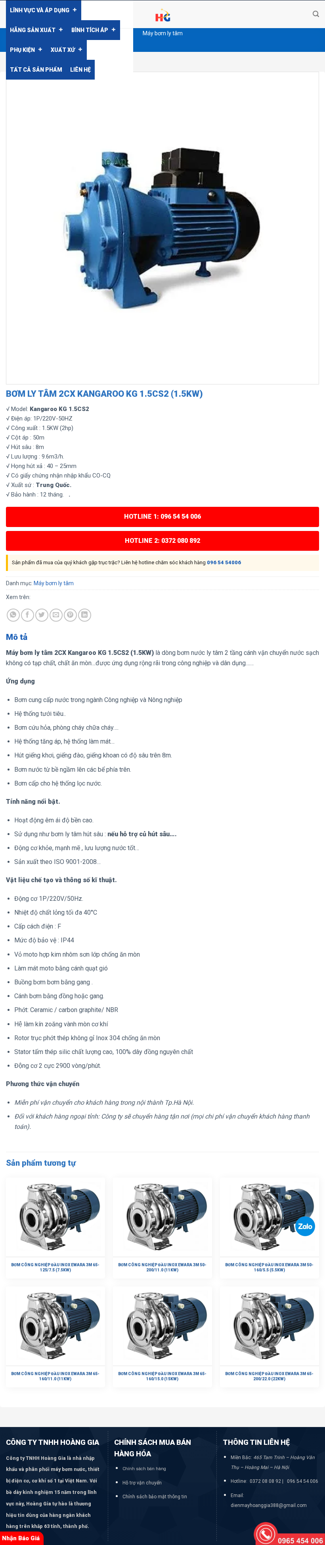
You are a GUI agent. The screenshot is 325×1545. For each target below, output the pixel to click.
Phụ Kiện (22, 50)
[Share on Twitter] (41, 615)
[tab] (16, 637)
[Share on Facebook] (27, 615)
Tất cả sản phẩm (36, 70)
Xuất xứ (63, 50)
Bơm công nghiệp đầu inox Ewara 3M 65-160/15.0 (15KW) (162, 1376)
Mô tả (16, 637)
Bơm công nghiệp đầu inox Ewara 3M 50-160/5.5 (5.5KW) (269, 1267)
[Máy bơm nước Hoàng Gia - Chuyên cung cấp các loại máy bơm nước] (162, 14)
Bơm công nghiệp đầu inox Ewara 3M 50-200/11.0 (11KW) (162, 1267)
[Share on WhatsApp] (13, 615)
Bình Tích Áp (89, 30)
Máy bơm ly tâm (163, 33)
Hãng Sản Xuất (32, 30)
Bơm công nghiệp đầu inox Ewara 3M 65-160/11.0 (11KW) (55, 1376)
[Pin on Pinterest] (70, 615)
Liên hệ (80, 70)
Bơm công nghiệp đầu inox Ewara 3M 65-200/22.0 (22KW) (269, 1376)
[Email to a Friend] (56, 615)
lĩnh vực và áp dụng (39, 10)
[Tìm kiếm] (316, 14)
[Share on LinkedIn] (84, 615)
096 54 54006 (224, 562)
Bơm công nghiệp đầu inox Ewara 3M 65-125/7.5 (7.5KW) (55, 1267)
